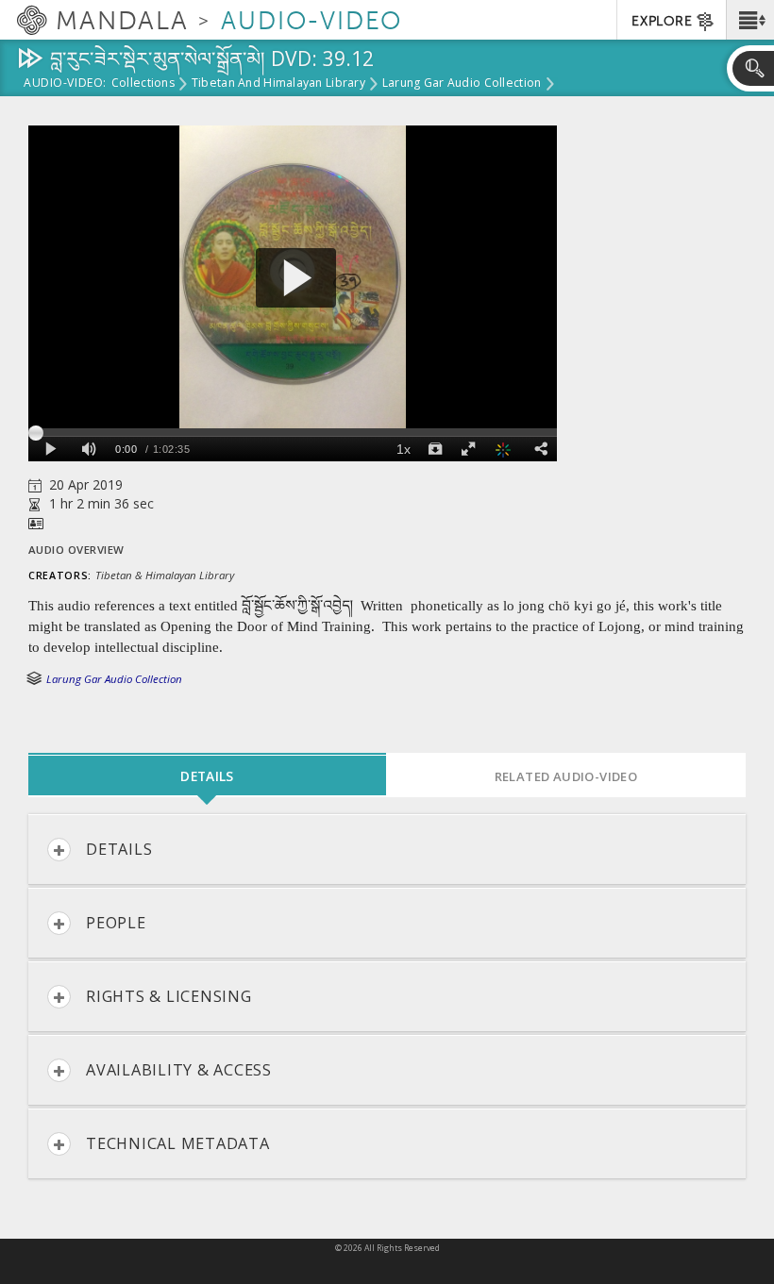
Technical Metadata (178, 1143)
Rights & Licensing (169, 996)
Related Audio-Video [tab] (566, 776)
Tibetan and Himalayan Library (278, 84)
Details (119, 849)
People (116, 922)
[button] (750, 20)
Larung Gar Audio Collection (461, 84)
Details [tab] (206, 776)
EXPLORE (661, 21)
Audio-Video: (65, 84)
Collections (143, 84)
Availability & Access (179, 1069)
